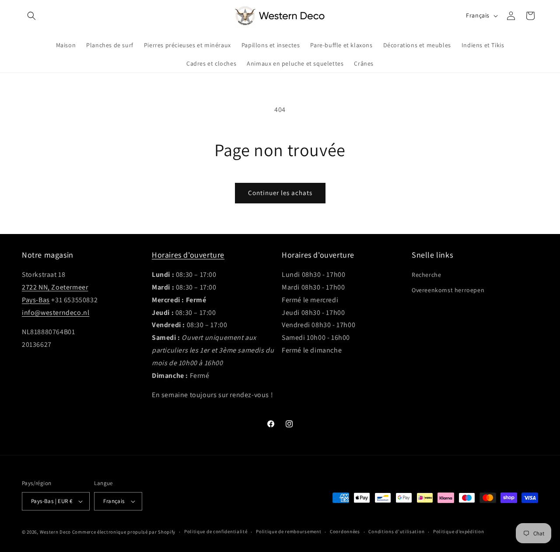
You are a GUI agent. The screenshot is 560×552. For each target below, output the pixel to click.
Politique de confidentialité (216, 531)
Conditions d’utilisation (396, 531)
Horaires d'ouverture (188, 255)
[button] (31, 15)
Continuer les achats (280, 193)
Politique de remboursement (288, 531)
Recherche (426, 275)
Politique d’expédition (458, 531)
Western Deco (55, 532)
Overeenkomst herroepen (448, 290)
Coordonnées (345, 531)
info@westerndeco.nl (55, 312)
